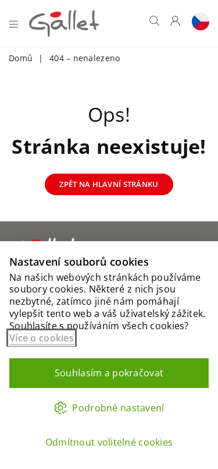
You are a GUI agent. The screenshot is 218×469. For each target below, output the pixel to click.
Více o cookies (41, 338)
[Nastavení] (197, 23)
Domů (21, 58)
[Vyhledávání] (154, 23)
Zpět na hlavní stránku (108, 184)
